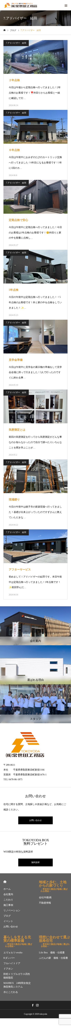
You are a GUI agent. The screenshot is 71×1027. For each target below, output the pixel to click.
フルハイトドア (11, 963)
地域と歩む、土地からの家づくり (53, 885)
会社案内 (8, 894)
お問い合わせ (35, 820)
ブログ (7, 916)
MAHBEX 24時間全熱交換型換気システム (17, 985)
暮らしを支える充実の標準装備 (17, 940)
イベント (8, 921)
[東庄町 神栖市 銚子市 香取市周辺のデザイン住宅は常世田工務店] (20, 5)
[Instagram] (37, 1005)
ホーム (7, 889)
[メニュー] (65, 5)
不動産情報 (45, 903)
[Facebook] (32, 1005)
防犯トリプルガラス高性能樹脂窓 (16, 976)
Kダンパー (9, 958)
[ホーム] (4, 30)
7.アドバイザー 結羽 (16, 43)
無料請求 (35, 862)
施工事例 (8, 905)
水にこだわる (10, 992)
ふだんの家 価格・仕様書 (53, 958)
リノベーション (11, 910)
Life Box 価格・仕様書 (52, 952)
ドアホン (8, 968)
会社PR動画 (45, 897)
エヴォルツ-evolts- (13, 952)
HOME (4, 881)
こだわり (8, 899)
